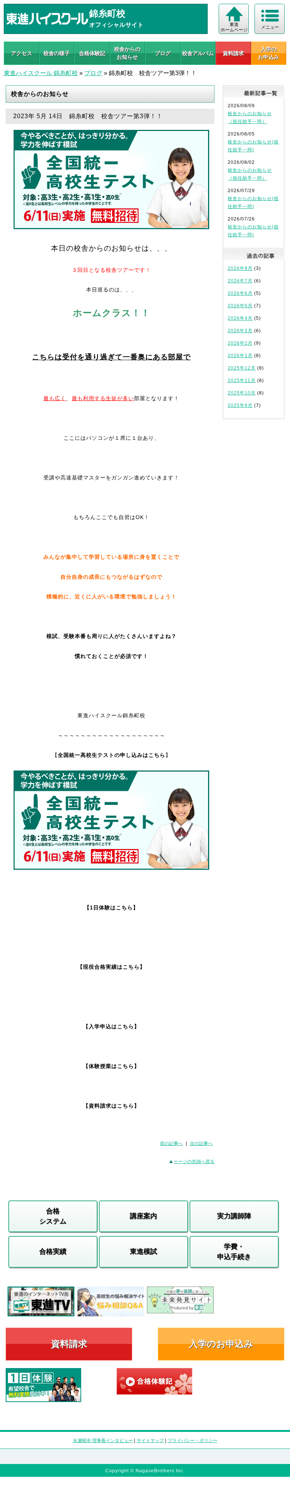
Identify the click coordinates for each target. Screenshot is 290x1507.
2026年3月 (240, 330)
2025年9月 (240, 405)
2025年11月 (242, 380)
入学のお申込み (221, 1344)
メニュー (270, 27)
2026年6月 (240, 293)
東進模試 (143, 1251)
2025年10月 (242, 393)
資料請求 (233, 53)
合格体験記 (92, 53)
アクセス (21, 53)
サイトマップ (150, 1440)
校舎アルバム (198, 53)
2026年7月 (240, 281)
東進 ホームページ (234, 27)
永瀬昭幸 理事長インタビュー (103, 1440)
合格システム (52, 1216)
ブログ (163, 53)
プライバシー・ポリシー (193, 1440)
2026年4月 (240, 318)
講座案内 (143, 1216)
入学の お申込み (268, 53)
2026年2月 (240, 343)
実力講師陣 (234, 1216)
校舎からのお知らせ (127, 53)
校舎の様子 (56, 53)
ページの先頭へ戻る (194, 1161)
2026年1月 (240, 355)
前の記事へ (171, 1143)
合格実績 (52, 1251)
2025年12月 (242, 368)
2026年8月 (240, 268)
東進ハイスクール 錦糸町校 (41, 73)
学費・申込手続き (234, 1251)
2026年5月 (240, 305)
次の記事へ (201, 1143)
